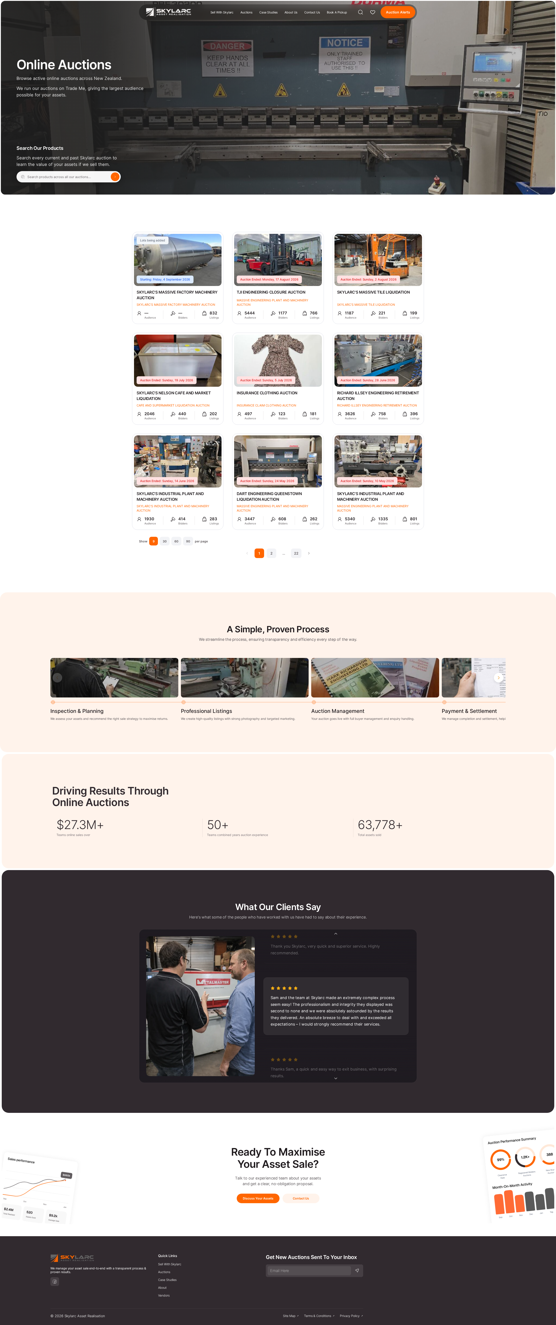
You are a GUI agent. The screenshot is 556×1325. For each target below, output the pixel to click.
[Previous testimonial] (336, 933)
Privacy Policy (350, 1316)
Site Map (289, 1316)
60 (176, 541)
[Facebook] (54, 1281)
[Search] (360, 12)
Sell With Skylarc (222, 12)
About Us (291, 12)
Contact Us (312, 12)
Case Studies (268, 12)
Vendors (164, 1295)
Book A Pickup (337, 12)
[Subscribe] (357, 1270)
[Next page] (309, 553)
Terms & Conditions (317, 1316)
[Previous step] (57, 677)
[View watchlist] (372, 12)
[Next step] (498, 677)
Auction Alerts (398, 12)
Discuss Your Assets (258, 1198)
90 (188, 541)
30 (165, 541)
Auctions (246, 12)
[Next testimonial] (336, 1078)
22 (296, 553)
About (162, 1287)
